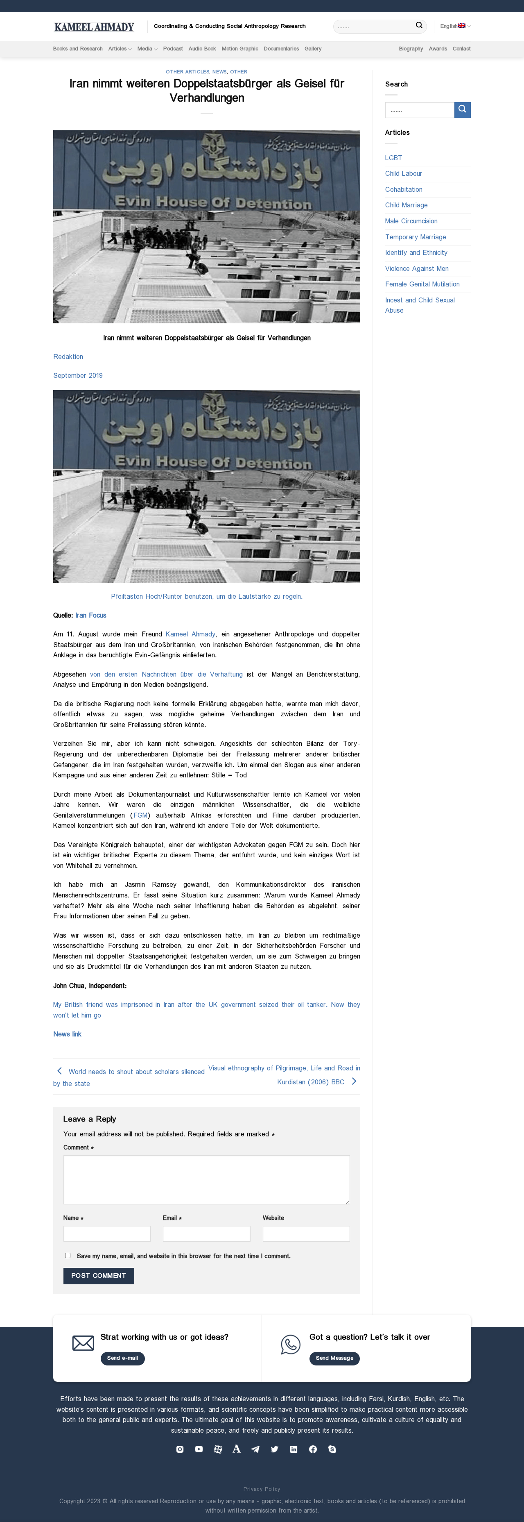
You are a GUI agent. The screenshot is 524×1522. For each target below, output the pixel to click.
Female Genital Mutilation (422, 285)
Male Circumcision (411, 221)
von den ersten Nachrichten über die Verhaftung (166, 674)
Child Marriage (406, 205)
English (449, 26)
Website (273, 1218)
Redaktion (68, 357)
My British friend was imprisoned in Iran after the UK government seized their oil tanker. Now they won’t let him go (206, 1010)
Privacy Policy (262, 1489)
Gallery (313, 49)
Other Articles (187, 72)
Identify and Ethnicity (416, 253)
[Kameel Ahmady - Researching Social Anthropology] (94, 27)
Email (172, 1218)
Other (239, 72)
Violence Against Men (417, 269)
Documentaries (281, 49)
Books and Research (78, 49)
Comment (78, 1148)
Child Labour (403, 174)
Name (73, 1218)
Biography (411, 49)
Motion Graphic (240, 49)
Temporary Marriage (415, 237)
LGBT (393, 158)
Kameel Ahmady (190, 634)
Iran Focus (90, 615)
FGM (140, 815)
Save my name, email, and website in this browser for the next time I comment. (184, 1256)
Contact (462, 49)
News (219, 72)
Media (145, 49)
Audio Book (202, 49)
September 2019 (78, 376)
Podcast (173, 49)
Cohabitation (403, 189)
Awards (438, 49)
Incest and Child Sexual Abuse (420, 306)
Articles (117, 49)
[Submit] (420, 27)
